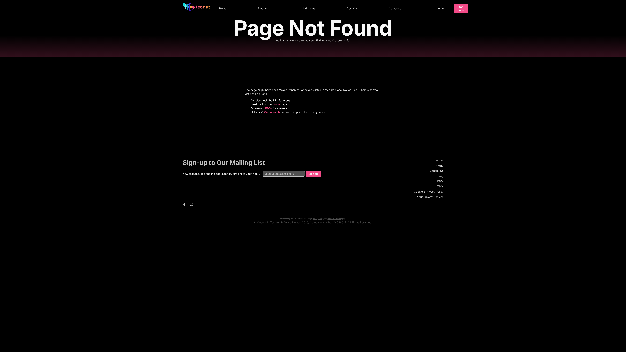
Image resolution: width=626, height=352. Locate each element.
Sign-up (314, 173)
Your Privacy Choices (430, 196)
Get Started (461, 8)
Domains (352, 8)
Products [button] (264, 8)
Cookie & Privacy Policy (428, 191)
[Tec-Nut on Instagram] (191, 205)
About (439, 160)
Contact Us (396, 8)
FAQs (440, 181)
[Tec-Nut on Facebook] (184, 205)
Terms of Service (334, 219)
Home (222, 8)
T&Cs (440, 186)
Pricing (439, 165)
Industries (309, 8)
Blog (440, 176)
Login (440, 8)
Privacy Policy (318, 219)
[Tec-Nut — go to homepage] (196, 7)
